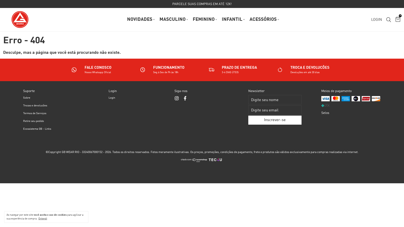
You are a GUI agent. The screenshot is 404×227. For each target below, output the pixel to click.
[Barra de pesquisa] (388, 20)
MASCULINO (172, 19)
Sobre (26, 97)
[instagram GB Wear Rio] (176, 98)
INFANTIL (232, 19)
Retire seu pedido (33, 121)
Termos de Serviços (34, 113)
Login (112, 97)
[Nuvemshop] (194, 161)
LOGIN (376, 20)
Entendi (43, 219)
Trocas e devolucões (35, 105)
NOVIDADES (139, 19)
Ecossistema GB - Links (37, 129)
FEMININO (204, 19)
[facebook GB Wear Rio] (185, 98)
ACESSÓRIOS (263, 19)
